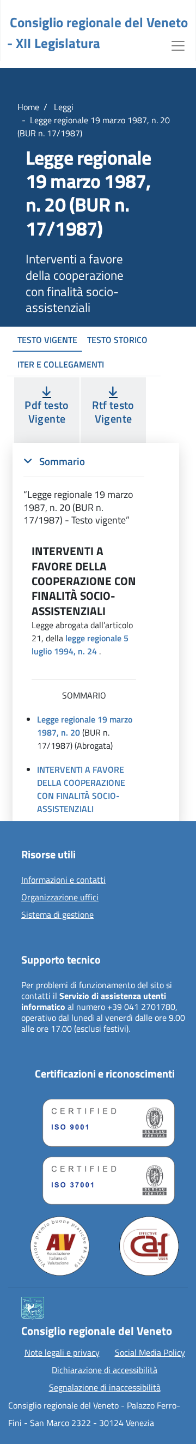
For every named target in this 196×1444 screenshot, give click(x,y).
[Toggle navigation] (178, 44)
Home (28, 106)
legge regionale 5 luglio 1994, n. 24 (80, 644)
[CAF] (149, 1246)
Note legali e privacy (62, 1352)
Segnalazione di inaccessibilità (105, 1387)
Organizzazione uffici (60, 898)
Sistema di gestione (57, 915)
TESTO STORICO (117, 339)
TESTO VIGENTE (47, 339)
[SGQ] (104, 1120)
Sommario (61, 461)
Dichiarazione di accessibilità (104, 1369)
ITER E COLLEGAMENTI (60, 364)
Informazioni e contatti (63, 880)
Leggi (63, 106)
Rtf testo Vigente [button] (113, 411)
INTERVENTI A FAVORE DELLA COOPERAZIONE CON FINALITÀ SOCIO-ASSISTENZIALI (81, 789)
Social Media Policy (150, 1352)
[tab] (83, 490)
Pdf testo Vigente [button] (46, 411)
